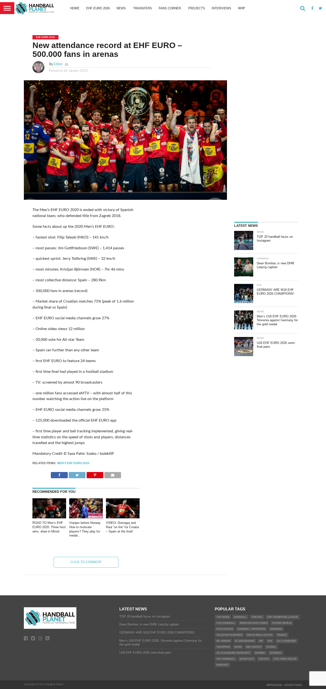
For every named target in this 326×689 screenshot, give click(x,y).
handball (240, 617)
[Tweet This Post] (77, 474)
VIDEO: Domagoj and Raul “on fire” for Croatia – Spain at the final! (122, 527)
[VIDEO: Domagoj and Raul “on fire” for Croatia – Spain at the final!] (123, 517)
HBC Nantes (254, 647)
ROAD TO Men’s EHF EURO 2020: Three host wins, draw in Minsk (49, 527)
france (282, 635)
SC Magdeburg (245, 641)
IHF (261, 641)
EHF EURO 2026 (98, 8)
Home (74, 8)
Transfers (142, 8)
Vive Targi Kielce (285, 658)
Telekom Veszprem (229, 635)
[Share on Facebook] (59, 474)
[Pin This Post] (94, 474)
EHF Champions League (282, 617)
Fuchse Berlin (281, 623)
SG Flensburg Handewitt (233, 652)
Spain (238, 647)
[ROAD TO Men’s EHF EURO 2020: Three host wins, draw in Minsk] (49, 517)
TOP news (222, 617)
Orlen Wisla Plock (260, 635)
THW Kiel (257, 617)
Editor (58, 64)
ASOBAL (271, 647)
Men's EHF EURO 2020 (73, 463)
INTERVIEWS (221, 8)
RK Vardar (223, 641)
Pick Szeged (224, 629)
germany (276, 652)
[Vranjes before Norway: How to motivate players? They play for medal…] (86, 517)
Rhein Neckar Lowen (254, 623)
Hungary (222, 664)
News (121, 8)
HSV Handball (225, 658)
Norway (260, 652)
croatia (263, 658)
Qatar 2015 (247, 658)
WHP (241, 8)
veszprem (223, 647)
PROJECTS (196, 8)
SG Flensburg (286, 641)
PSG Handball (225, 623)
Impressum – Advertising (284, 685)
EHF (270, 641)
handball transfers (251, 629)
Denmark (276, 629)
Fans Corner (170, 8)
